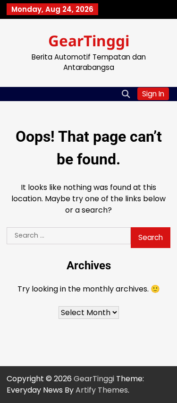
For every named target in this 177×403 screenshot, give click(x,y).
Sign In (153, 94)
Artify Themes (102, 390)
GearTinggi (88, 40)
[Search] (125, 94)
